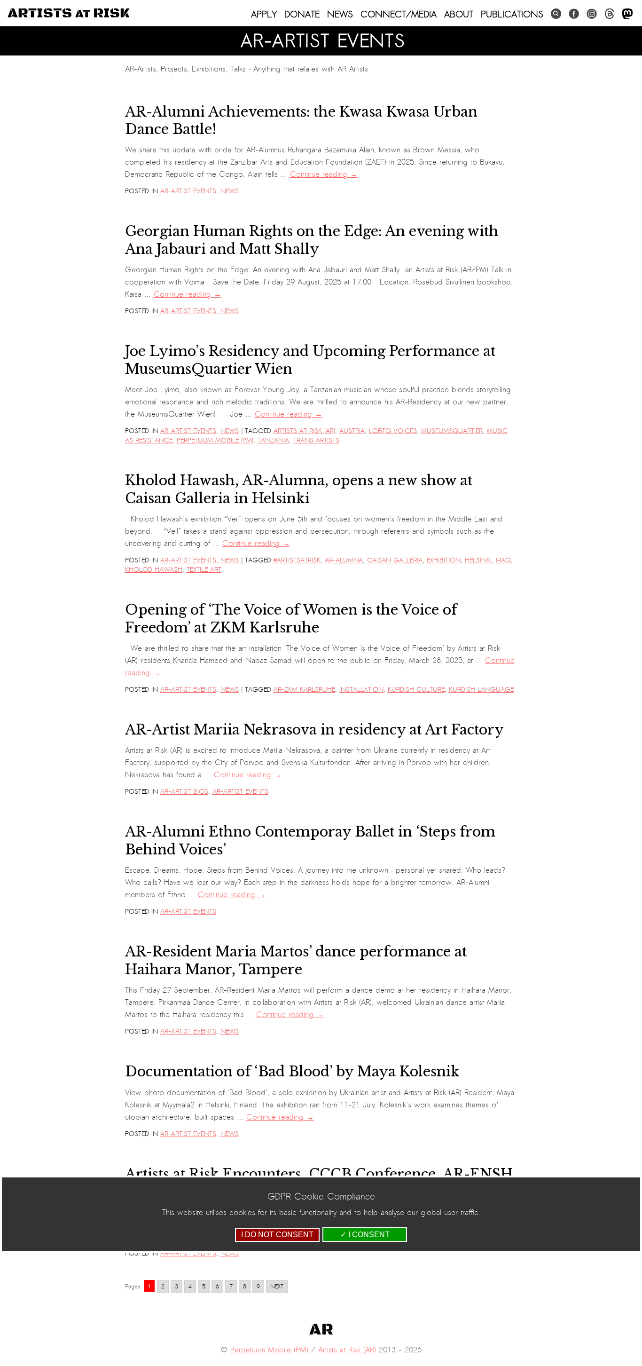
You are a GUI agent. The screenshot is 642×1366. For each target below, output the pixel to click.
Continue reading (324, 174)
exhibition (444, 560)
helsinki (478, 560)
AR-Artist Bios (184, 792)
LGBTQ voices (393, 431)
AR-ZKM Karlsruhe (304, 690)
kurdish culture (416, 690)
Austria (352, 431)
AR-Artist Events (188, 191)
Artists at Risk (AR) (304, 431)
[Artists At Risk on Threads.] (610, 14)
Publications (512, 14)
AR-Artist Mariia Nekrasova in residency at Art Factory (314, 729)
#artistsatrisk (297, 560)
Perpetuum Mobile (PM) (215, 440)
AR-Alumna (344, 560)
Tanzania (273, 440)
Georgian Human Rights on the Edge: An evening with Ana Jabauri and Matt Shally (312, 240)
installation (361, 690)
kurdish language (481, 690)
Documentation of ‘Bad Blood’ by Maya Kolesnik (292, 1071)
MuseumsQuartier (452, 431)
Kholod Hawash (153, 570)
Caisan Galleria (395, 560)
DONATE (302, 14)
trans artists (316, 440)
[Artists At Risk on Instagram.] (592, 14)
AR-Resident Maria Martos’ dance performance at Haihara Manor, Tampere (296, 960)
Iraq (503, 560)
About (458, 14)
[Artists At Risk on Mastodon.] (627, 14)
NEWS (340, 14)
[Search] (556, 14)
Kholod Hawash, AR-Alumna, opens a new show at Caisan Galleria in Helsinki (298, 489)
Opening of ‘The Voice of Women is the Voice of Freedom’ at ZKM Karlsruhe (291, 618)
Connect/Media (398, 14)
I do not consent (277, 1235)
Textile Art (204, 570)
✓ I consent (365, 1235)
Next (276, 1286)
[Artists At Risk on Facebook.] (574, 14)
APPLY (264, 14)
